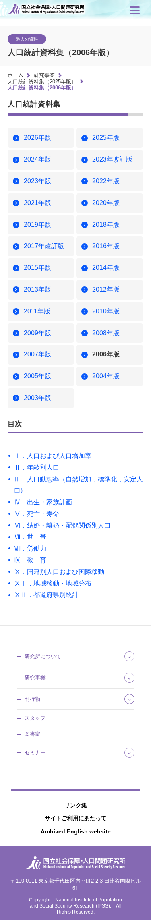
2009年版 (37, 332)
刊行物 (32, 699)
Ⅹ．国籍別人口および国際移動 (59, 571)
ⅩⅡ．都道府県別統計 (46, 594)
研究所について (43, 656)
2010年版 (106, 311)
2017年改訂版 (44, 245)
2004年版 (106, 376)
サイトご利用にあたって (76, 818)
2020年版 (106, 202)
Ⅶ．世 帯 (30, 536)
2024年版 (37, 159)
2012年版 (106, 289)
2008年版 (106, 332)
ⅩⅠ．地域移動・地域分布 (52, 583)
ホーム (15, 75)
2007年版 (37, 354)
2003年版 (37, 397)
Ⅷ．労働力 (30, 548)
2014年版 (106, 267)
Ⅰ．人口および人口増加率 (52, 455)
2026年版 (37, 137)
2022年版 (106, 181)
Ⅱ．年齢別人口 (36, 467)
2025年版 (106, 137)
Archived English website (76, 831)
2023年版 (37, 181)
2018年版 (106, 224)
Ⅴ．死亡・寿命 (36, 513)
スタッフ (35, 718)
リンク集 (75, 805)
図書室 (32, 734)
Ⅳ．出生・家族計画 (43, 502)
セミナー (35, 752)
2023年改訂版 (112, 159)
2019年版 (37, 224)
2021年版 (37, 202)
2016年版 (106, 245)
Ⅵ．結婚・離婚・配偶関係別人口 (62, 525)
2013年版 (37, 289)
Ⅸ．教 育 (30, 560)
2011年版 (37, 311)
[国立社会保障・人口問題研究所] (48, 15)
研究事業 (44, 75)
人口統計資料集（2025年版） (42, 82)
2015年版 (37, 267)
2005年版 (37, 376)
